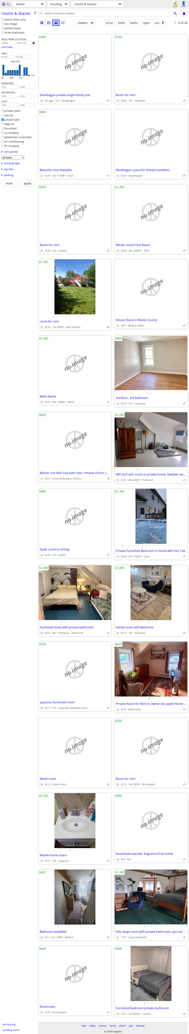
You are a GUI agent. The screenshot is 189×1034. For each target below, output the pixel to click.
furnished (10, 128)
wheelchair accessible (18, 137)
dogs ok (9, 124)
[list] (41, 23)
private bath (12, 119)
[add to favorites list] (41, 100)
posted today (12, 28)
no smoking (11, 133)
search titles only (14, 19)
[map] (62, 23)
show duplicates (14, 32)
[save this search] (184, 13)
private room (12, 111)
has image (10, 24)
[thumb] (48, 23)
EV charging (11, 146)
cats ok (8, 115)
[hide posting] (108, 100)
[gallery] (55, 23)
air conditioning (14, 141)
